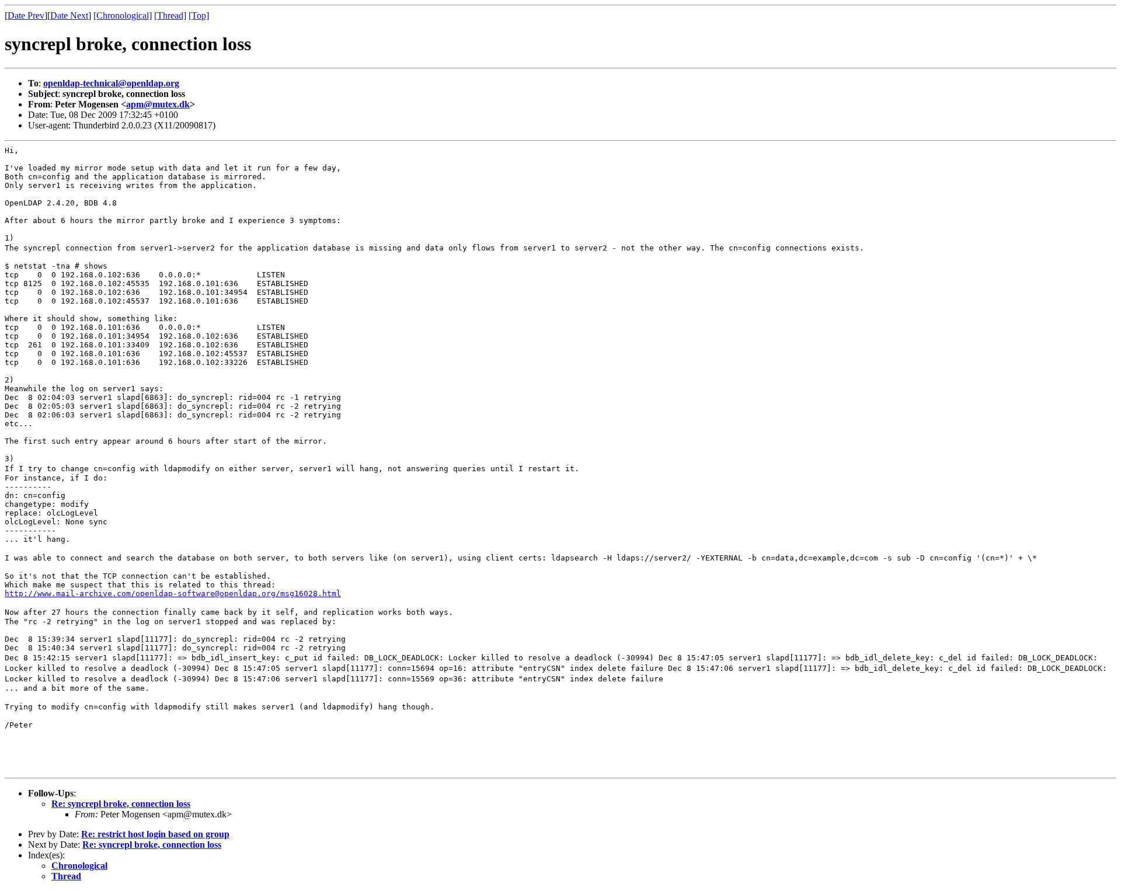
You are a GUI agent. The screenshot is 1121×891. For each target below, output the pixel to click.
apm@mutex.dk (158, 104)
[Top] (199, 15)
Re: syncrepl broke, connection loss (120, 804)
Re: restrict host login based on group (155, 834)
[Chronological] (122, 15)
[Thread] (170, 15)
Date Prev (26, 15)
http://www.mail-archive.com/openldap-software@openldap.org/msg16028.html (173, 593)
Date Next (69, 15)
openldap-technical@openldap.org (111, 83)
